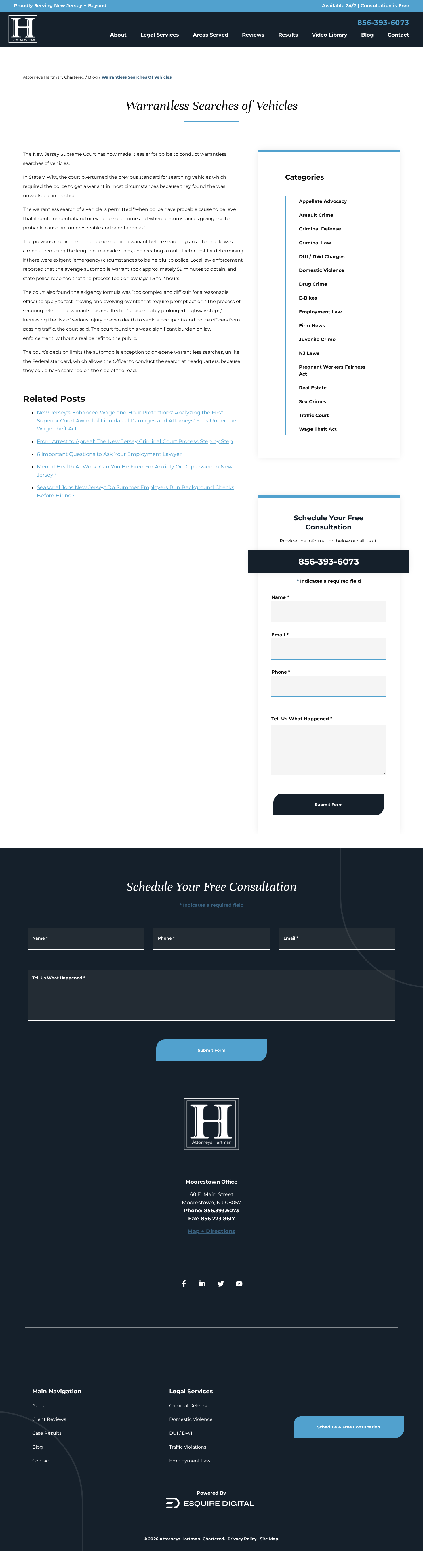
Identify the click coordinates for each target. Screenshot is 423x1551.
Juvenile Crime (317, 339)
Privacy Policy (242, 1539)
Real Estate (313, 387)
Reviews (253, 35)
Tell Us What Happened (301, 718)
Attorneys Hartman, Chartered (53, 77)
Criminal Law (315, 242)
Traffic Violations (187, 1447)
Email (280, 634)
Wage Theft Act (318, 429)
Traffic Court (314, 415)
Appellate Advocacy (323, 201)
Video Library (329, 35)
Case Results (47, 1433)
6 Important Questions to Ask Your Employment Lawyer (109, 454)
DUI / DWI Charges (322, 256)
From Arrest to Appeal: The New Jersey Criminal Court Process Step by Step (135, 441)
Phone (280, 672)
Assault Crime (316, 215)
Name (280, 597)
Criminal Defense (320, 229)
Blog (367, 35)
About (118, 35)
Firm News (312, 325)
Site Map (269, 1539)
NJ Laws (309, 353)
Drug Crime (313, 284)
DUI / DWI (180, 1433)
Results (288, 35)
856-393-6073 (383, 22)
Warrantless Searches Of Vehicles (137, 77)
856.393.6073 (221, 1210)
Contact (398, 35)
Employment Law (320, 312)
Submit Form (329, 804)
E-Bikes (308, 298)
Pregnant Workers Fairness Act (332, 370)
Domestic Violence (321, 270)
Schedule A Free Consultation (348, 1427)
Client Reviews (49, 1419)
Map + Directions (211, 1231)
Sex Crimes (312, 401)
